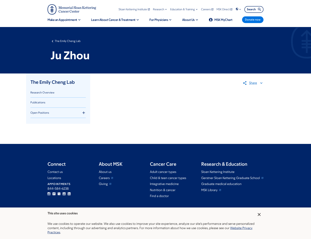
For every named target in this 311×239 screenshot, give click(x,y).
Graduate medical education (221, 184)
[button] (160, 9)
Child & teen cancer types (168, 178)
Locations (54, 178)
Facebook (54, 193)
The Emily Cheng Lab (67, 41)
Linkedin (69, 193)
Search (251, 9)
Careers (104, 178)
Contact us (55, 172)
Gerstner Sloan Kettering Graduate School (231, 178)
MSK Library (209, 190)
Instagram (49, 193)
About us (105, 172)
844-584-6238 (58, 188)
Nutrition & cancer (162, 190)
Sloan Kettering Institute (218, 172)
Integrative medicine (164, 184)
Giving (104, 184)
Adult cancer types (163, 172)
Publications (37, 102)
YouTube (64, 193)
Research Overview (42, 92)
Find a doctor (159, 196)
